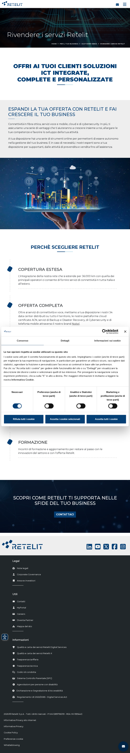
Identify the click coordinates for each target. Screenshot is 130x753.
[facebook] (114, 547)
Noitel (76, 323)
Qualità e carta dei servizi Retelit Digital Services (41, 647)
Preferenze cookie (13, 739)
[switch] (49, 405)
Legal (16, 560)
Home (54, 44)
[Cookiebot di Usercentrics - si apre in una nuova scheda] (104, 331)
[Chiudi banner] (125, 331)
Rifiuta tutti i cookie (24, 419)
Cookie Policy (11, 732)
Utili (14, 594)
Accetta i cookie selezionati (65, 419)
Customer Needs (89, 44)
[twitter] (106, 547)
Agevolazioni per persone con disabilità (37, 684)
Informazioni (20, 639)
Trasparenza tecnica (27, 666)
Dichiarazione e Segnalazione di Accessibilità (39, 690)
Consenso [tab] (22, 340)
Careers (21, 614)
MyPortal (21, 607)
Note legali (22, 568)
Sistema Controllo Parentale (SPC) (34, 678)
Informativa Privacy (13, 726)
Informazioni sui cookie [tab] (107, 340)
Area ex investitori (26, 580)
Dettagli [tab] (65, 340)
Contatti (21, 601)
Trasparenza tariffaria (27, 659)
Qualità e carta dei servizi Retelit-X (34, 653)
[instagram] (123, 547)
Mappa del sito (24, 626)
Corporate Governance (29, 574)
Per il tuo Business (69, 44)
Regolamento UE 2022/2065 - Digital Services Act (42, 697)
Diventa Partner (25, 620)
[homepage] (12, 2)
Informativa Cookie (22, 379)
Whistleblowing (12, 745)
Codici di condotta (26, 672)
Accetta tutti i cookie (106, 419)
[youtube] (98, 547)
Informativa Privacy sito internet (20, 720)
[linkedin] (89, 547)
